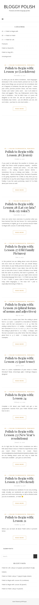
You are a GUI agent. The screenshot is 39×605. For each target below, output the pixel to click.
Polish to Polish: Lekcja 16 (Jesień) (12, 589)
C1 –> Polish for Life (8, 40)
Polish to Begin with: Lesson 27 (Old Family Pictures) (19, 249)
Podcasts (5, 44)
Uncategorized (6, 56)
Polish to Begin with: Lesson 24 (19, 396)
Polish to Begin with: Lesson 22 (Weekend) (19, 480)
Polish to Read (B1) (8, 48)
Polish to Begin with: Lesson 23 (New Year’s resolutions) (19, 434)
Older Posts (8, 548)
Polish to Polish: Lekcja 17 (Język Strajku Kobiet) (16, 576)
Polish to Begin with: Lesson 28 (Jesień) (19, 153)
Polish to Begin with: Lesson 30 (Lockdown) (19, 69)
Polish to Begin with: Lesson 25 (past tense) (19, 359)
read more (19, 108)
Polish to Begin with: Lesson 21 (19, 519)
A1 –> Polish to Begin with (10, 31)
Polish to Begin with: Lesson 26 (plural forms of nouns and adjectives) (19, 307)
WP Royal (23, 601)
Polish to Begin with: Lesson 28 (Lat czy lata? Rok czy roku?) (19, 207)
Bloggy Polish (19, 7)
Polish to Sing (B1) (7, 52)
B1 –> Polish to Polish (8, 35)
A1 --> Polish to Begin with (15, 65)
